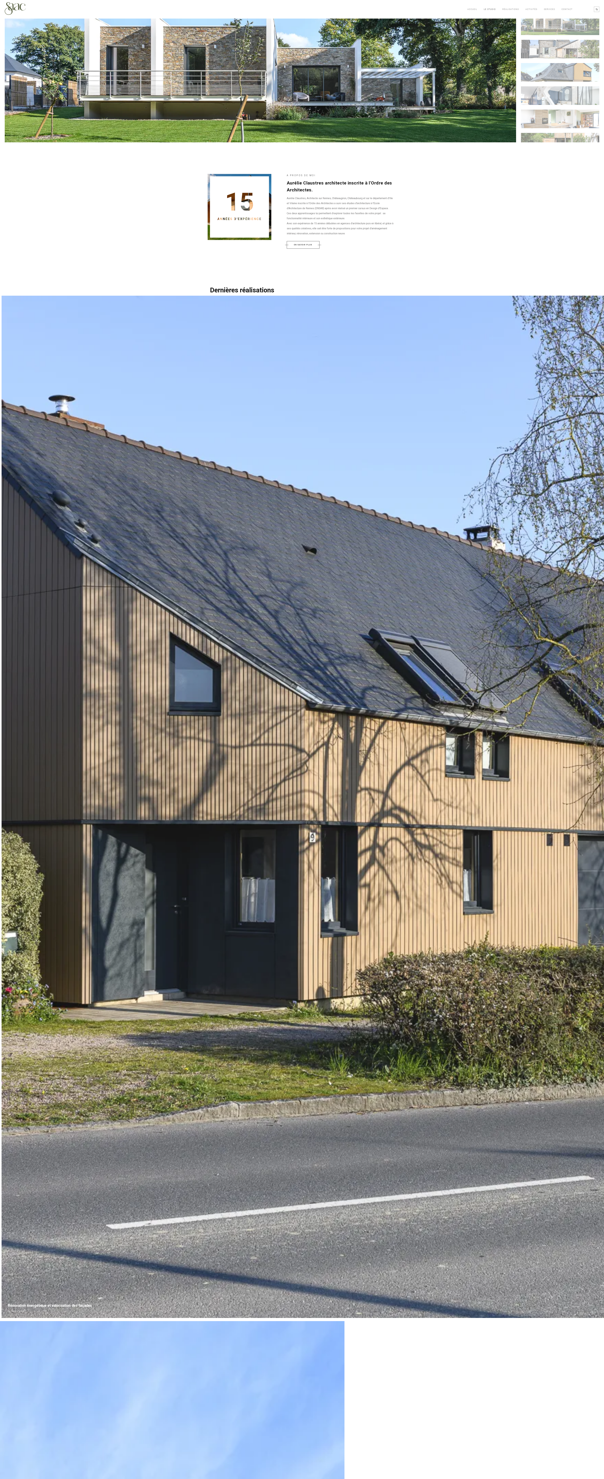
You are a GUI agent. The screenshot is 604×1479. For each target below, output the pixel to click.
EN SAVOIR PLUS (303, 245)
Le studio (490, 9)
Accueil (472, 9)
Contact (567, 9)
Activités (531, 9)
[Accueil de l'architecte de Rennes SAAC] (15, 9)
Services (549, 9)
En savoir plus (16, 1311)
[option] (260, 79)
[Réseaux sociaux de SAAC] (596, 9)
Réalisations (510, 9)
